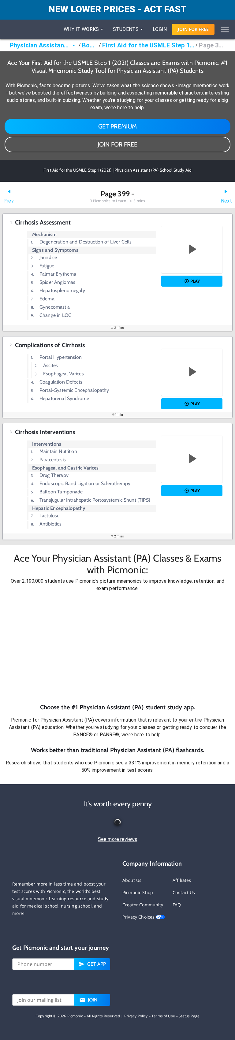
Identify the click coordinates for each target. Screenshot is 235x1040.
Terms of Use (163, 1016)
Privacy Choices (139, 917)
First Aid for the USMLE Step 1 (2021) (148, 45)
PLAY (195, 281)
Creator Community (142, 905)
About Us (131, 880)
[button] (117, 647)
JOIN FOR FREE (117, 144)
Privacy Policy (136, 1016)
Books (90, 45)
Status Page (189, 1016)
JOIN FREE (193, 29)
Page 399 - (212, 45)
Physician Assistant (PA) (40, 45)
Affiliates (182, 880)
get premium (117, 126)
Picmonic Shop (137, 892)
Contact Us (184, 892)
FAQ (177, 905)
